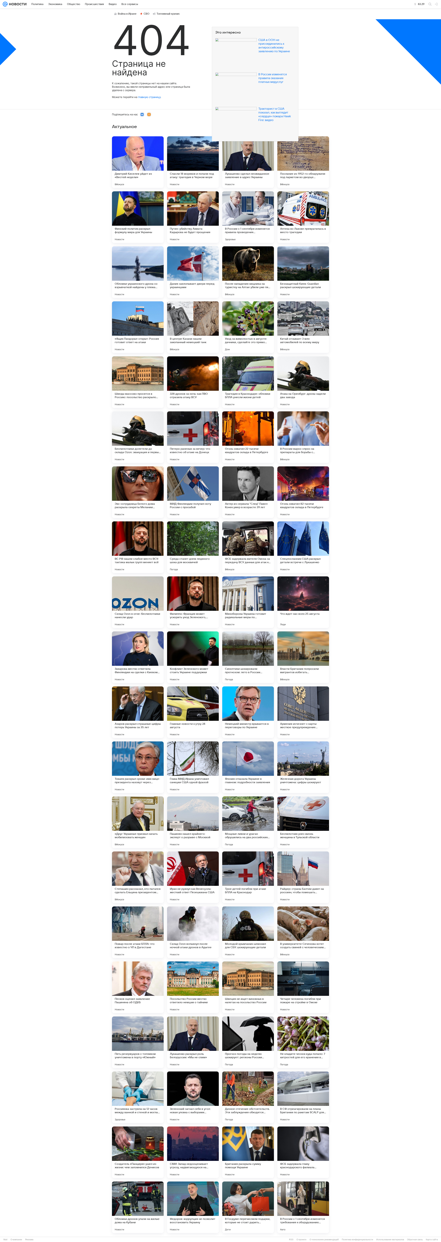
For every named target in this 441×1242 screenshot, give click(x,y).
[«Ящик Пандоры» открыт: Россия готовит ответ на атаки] (138, 327)
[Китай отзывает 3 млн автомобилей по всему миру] (303, 327)
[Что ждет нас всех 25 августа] (303, 602)
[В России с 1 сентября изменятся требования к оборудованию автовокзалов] (303, 1207)
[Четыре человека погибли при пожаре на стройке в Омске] (303, 987)
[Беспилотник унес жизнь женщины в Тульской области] (303, 822)
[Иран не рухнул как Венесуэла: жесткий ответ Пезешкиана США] (193, 877)
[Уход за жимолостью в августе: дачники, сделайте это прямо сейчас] (248, 327)
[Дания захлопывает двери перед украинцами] (193, 272)
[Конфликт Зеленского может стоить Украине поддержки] (193, 657)
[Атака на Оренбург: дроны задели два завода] (303, 382)
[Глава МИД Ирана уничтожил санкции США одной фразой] (193, 767)
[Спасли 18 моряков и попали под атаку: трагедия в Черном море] (193, 162)
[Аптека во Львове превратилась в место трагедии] (303, 217)
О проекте (301, 1239)
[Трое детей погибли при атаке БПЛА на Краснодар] (248, 877)
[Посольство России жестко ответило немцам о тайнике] (193, 987)
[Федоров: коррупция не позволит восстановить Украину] (193, 1207)
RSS (291, 1239)
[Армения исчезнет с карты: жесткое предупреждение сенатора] (303, 712)
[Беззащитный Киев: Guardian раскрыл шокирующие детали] (303, 272)
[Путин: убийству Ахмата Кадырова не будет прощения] (193, 217)
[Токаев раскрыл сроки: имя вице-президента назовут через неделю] (138, 767)
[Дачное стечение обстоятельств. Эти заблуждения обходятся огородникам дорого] (248, 1097)
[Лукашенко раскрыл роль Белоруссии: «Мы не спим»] (193, 1042)
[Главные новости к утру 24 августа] (193, 712)
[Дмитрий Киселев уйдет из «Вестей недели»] (138, 162)
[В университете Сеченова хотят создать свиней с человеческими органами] (303, 932)
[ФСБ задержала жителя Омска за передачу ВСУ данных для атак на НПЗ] (248, 547)
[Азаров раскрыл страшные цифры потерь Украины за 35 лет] (138, 712)
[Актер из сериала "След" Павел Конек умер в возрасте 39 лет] (248, 492)
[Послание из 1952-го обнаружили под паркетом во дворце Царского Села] (303, 162)
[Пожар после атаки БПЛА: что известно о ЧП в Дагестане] (138, 932)
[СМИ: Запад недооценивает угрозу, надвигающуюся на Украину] (193, 1152)
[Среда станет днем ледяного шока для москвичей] (193, 547)
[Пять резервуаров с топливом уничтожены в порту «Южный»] (138, 1042)
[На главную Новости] (17, 4)
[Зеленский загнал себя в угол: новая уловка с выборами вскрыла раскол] (193, 1097)
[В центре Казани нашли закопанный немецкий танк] (193, 327)
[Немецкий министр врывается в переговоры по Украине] (248, 712)
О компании (16, 1239)
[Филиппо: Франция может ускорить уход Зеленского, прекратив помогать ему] (193, 602)
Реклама (29, 1239)
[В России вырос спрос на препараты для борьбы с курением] (303, 437)
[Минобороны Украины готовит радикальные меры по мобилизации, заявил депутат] (248, 602)
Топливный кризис (168, 13)
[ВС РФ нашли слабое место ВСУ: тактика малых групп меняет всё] (138, 547)
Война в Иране (127, 13)
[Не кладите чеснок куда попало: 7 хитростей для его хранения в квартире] (303, 1042)
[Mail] (5, 4)
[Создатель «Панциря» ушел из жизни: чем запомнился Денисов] (138, 1152)
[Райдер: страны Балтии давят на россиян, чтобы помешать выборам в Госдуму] (303, 877)
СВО (146, 13)
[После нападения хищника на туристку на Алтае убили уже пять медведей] (248, 272)
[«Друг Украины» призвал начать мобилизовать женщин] (138, 822)
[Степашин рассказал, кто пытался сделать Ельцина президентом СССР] (138, 877)
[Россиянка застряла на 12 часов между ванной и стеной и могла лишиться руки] (138, 1097)
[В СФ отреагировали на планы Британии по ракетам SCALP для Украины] (303, 1097)
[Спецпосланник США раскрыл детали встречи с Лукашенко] (303, 547)
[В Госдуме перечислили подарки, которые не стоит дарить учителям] (248, 1207)
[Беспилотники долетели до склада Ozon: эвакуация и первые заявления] (138, 437)
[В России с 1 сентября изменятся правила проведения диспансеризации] (248, 217)
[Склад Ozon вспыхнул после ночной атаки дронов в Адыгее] (193, 932)
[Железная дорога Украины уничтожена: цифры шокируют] (303, 767)
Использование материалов (390, 1239)
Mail (5, 1239)
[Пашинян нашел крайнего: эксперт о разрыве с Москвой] (193, 822)
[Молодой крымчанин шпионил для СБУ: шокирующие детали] (248, 932)
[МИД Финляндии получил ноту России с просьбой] (193, 492)
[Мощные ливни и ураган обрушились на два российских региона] (248, 822)
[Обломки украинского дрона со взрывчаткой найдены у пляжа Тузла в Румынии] (138, 272)
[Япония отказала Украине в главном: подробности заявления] (248, 767)
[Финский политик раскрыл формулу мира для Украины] (138, 217)
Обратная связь (415, 1239)
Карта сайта (432, 1239)
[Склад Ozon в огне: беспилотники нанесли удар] (138, 602)
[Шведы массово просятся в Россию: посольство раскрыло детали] (138, 382)
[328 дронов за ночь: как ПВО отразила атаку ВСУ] (193, 382)
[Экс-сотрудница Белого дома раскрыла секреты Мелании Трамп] (138, 492)
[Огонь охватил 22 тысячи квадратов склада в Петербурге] (248, 437)
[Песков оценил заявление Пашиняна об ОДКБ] (138, 987)
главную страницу (149, 97)
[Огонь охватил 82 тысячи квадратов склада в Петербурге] (303, 492)
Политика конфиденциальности (357, 1239)
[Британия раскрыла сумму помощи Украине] (248, 1152)
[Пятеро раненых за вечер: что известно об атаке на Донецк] (193, 437)
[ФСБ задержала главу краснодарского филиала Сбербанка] (303, 1152)
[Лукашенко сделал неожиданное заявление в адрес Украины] (248, 162)
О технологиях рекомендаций (324, 1239)
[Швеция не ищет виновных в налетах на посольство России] (248, 987)
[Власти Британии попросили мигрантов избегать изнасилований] (303, 657)
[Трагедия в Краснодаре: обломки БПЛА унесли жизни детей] (248, 382)
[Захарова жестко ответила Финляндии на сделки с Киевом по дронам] (138, 657)
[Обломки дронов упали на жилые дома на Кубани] (138, 1207)
